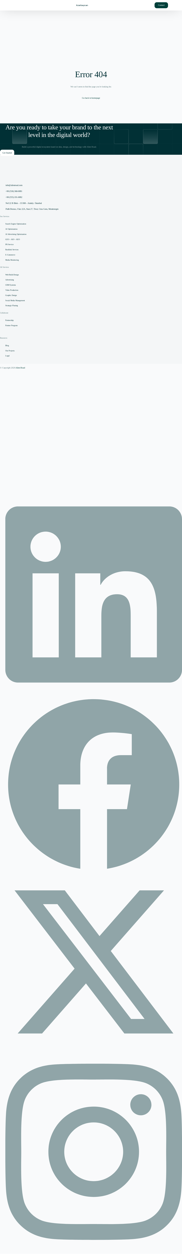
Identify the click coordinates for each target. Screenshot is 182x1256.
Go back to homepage (91, 98)
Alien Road (20, 368)
